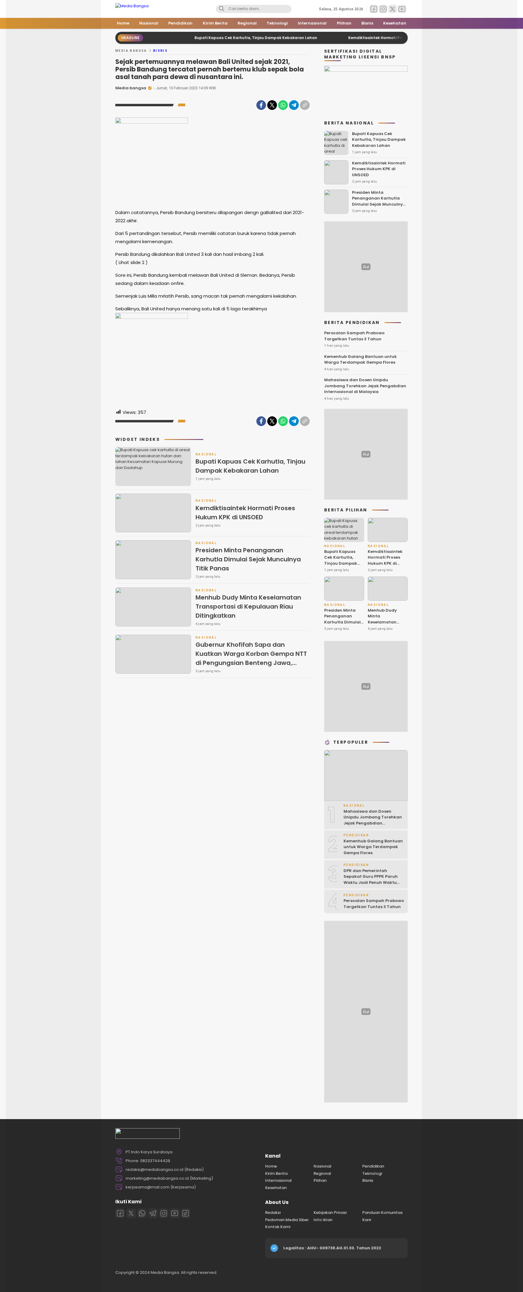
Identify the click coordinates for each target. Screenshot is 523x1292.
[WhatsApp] (283, 105)
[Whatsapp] (142, 1213)
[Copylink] (305, 105)
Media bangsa (130, 88)
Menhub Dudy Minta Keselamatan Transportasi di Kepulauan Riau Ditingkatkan (248, 606)
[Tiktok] (185, 1213)
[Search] (221, 9)
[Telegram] (294, 105)
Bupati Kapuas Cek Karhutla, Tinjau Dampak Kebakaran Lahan (227, 37)
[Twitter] (272, 105)
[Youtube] (174, 1213)
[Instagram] (164, 1213)
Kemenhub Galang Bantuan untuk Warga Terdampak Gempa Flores (360, 359)
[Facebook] (261, 105)
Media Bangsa (131, 50)
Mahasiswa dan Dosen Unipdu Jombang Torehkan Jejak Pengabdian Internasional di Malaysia (365, 386)
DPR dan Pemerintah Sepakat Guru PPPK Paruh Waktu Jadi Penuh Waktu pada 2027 (371, 879)
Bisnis (160, 50)
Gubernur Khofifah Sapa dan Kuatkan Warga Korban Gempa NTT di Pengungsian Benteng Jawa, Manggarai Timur (251, 658)
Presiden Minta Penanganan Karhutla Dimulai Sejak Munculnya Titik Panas (248, 559)
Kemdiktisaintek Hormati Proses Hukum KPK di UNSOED (373, 37)
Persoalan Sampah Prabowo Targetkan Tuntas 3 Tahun (354, 336)
